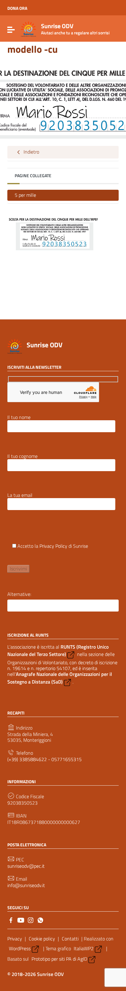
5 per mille (25, 195)
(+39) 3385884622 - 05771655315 (44, 759)
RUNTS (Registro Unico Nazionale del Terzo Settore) (58, 650)
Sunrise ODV (44, 345)
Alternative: (19, 594)
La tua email (19, 495)
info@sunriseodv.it (26, 885)
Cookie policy (42, 938)
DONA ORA (17, 8)
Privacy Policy (53, 546)
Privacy (14, 938)
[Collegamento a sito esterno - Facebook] (11, 919)
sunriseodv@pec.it (26, 866)
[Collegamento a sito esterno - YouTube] (20, 919)
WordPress (20, 948)
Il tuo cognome (22, 456)
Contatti (70, 938)
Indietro (30, 151)
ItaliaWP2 (84, 948)
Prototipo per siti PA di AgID (59, 958)
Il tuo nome (19, 417)
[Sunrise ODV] (28, 28)
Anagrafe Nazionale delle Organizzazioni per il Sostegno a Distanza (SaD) (59, 677)
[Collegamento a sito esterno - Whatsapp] (40, 919)
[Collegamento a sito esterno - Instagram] (30, 919)
